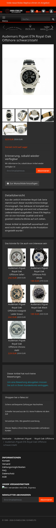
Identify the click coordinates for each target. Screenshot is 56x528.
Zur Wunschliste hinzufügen (23, 183)
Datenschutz (8, 473)
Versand (6, 463)
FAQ (4, 470)
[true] (53, 19)
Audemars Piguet (22, 438)
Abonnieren (43, 170)
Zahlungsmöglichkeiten (13, 467)
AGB (4, 476)
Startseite (6, 438)
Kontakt (6, 460)
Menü (5, 20)
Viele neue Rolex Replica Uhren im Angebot (28, 2)
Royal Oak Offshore (44, 438)
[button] (52, 27)
